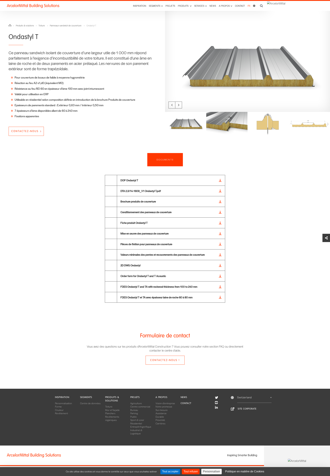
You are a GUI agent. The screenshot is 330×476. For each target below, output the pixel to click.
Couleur (59, 410)
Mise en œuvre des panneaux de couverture (144, 233)
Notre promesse (164, 406)
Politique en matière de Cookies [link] (244, 471)
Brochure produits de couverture (138, 201)
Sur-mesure (162, 410)
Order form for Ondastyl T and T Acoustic (143, 276)
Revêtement (61, 413)
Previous (171, 105)
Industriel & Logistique (136, 431)
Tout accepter (170, 471)
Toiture (41, 25)
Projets (170, 5)
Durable (160, 416)
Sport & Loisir (137, 420)
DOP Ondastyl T (129, 180)
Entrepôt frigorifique (140, 426)
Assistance (161, 413)
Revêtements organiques (112, 418)
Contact (240, 5)
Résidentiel (136, 423)
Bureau (134, 410)
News (213, 5)
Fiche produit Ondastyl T (134, 222)
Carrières (160, 423)
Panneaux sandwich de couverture (65, 25)
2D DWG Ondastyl (130, 265)
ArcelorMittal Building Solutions (33, 5)
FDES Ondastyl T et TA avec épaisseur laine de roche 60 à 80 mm (156, 297)
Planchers (110, 413)
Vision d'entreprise (165, 403)
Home (10, 25)
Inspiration (139, 5)
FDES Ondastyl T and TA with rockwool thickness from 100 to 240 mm (158, 286)
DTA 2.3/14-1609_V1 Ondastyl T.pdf (140, 191)
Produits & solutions (25, 25)
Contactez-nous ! (165, 360)
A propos (161, 397)
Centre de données (90, 403)
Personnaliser (211, 471)
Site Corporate (247, 408)
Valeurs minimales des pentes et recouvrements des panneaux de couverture (162, 254)
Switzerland (244, 397)
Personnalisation (63, 403)
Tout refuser (191, 471)
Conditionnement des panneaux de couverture (146, 212)
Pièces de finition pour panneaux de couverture (146, 244)
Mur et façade (112, 410)
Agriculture (136, 403)
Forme (58, 406)
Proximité (160, 420)
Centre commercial (140, 406)
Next (178, 105)
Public (133, 416)
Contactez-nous (24, 131)
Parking (134, 413)
